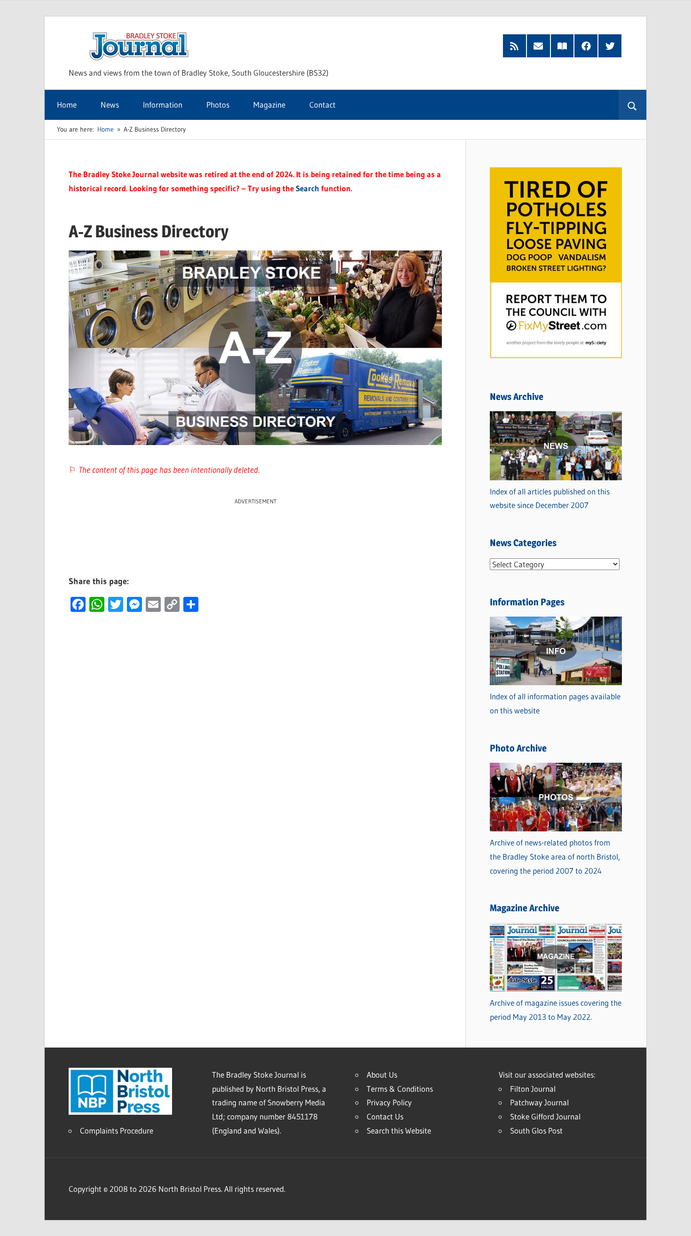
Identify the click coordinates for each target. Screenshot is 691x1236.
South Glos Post (536, 1130)
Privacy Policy (389, 1102)
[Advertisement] (255, 527)
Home (67, 105)
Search (307, 188)
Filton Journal (533, 1089)
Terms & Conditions (400, 1089)
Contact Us (385, 1116)
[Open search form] (632, 105)
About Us (382, 1075)
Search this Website (399, 1130)
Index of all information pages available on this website (555, 703)
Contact (322, 105)
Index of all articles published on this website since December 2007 (550, 498)
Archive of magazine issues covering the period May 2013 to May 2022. (555, 1010)
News (110, 105)
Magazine (269, 105)
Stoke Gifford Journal (545, 1116)
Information (162, 105)
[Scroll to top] (675, 1220)
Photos (217, 105)
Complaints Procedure (116, 1130)
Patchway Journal (539, 1102)
